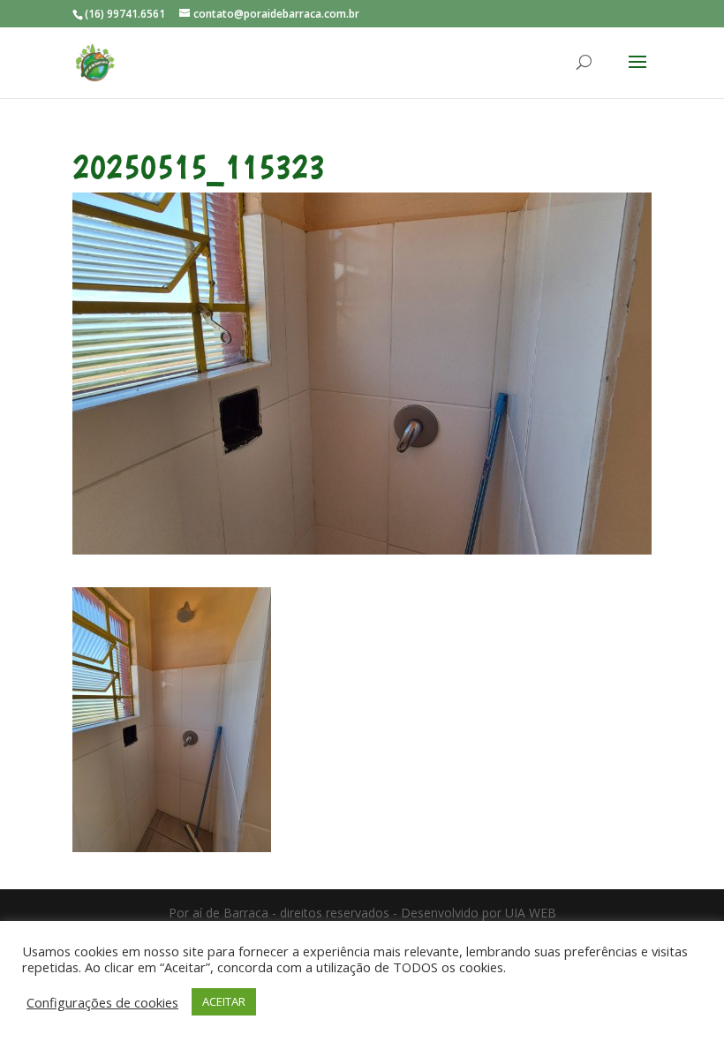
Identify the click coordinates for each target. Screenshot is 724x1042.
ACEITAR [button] (223, 1001)
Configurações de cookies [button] (102, 1002)
